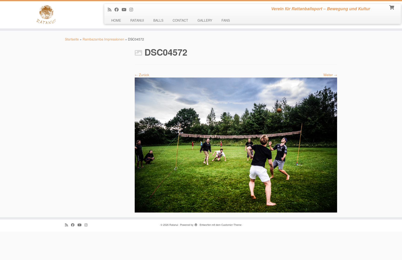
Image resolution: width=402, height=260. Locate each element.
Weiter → (330, 74)
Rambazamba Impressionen (103, 39)
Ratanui (173, 224)
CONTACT (180, 20)
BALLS (158, 20)
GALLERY (205, 20)
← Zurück (142, 74)
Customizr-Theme (231, 224)
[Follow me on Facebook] (118, 9)
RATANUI (137, 20)
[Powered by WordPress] (196, 223)
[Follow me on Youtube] (125, 9)
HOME (116, 20)
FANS (225, 20)
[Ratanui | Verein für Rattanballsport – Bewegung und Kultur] (46, 14)
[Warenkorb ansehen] (392, 7)
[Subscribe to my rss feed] (111, 9)
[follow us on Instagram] (132, 9)
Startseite (72, 39)
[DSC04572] (236, 144)
